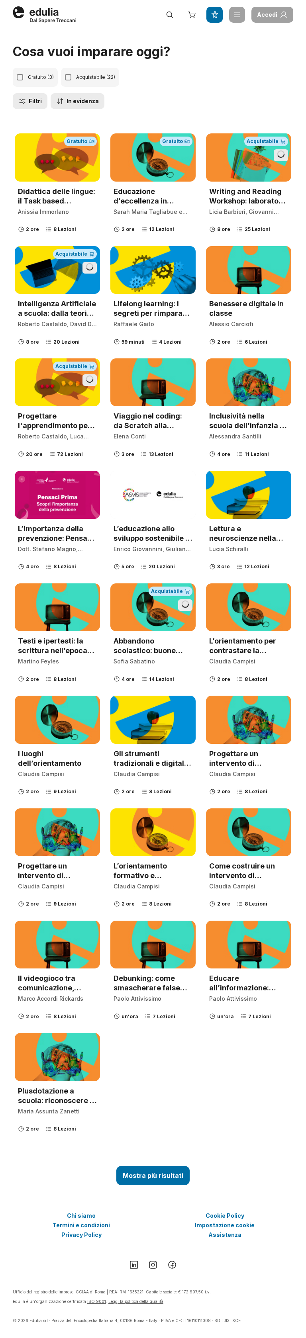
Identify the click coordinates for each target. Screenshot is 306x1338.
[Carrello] (192, 15)
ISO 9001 (96, 1301)
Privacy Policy (81, 1234)
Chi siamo (81, 1215)
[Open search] (170, 15)
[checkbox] (20, 77)
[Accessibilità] (214, 15)
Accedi (267, 14)
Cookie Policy (225, 1215)
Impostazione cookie (225, 1225)
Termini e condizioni (81, 1225)
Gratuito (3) (41, 77)
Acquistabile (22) (95, 77)
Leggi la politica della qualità (135, 1301)
